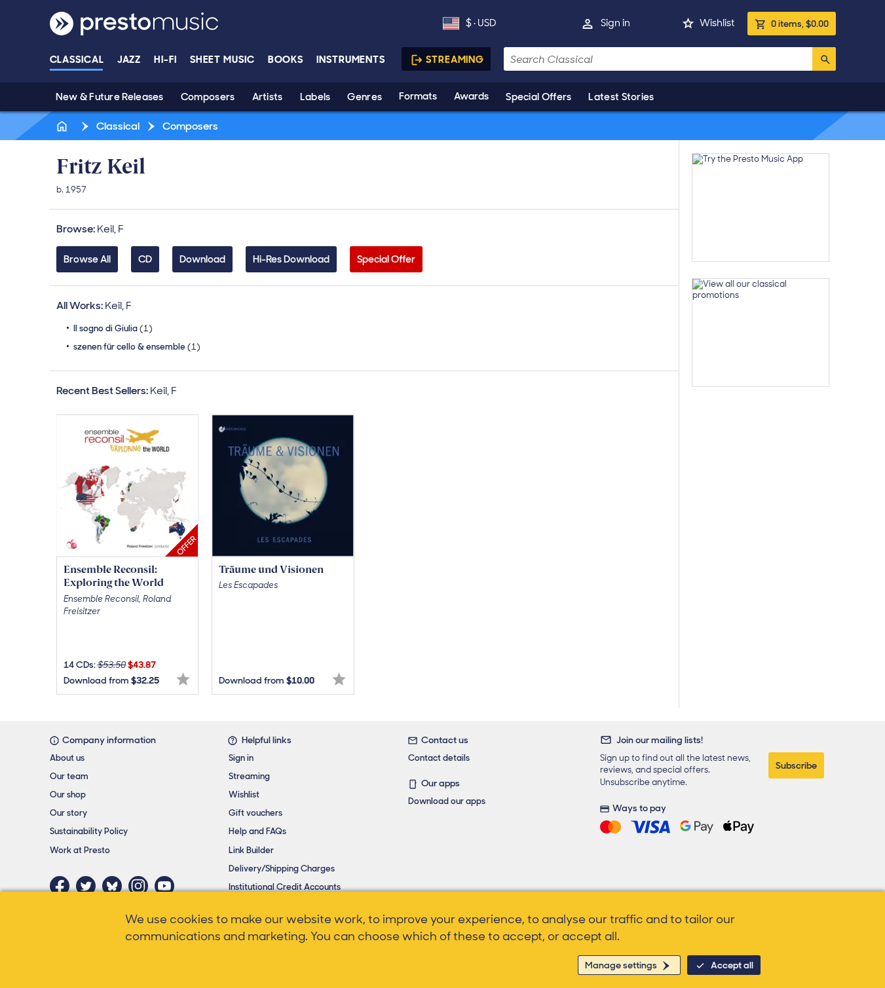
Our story (68, 812)
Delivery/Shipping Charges (282, 868)
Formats (418, 96)
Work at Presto (80, 850)
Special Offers (538, 96)
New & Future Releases (110, 96)
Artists (267, 96)
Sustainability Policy (89, 831)
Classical (77, 59)
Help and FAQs (257, 831)
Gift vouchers (255, 812)
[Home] (63, 126)
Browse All (87, 259)
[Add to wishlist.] (183, 679)
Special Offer (386, 259)
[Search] (824, 59)
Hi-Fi (165, 59)
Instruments (350, 59)
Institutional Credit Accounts (285, 886)
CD (145, 259)
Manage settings (621, 965)
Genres (364, 96)
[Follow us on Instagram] (141, 886)
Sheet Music (222, 59)
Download (202, 259)
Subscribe (796, 765)
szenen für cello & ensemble (136, 346)
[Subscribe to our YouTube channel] (168, 886)
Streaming (455, 59)
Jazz (129, 59)
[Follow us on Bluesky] (115, 886)
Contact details (439, 757)
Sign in (615, 22)
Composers (208, 96)
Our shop (68, 794)
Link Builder (251, 850)
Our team (69, 776)
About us (67, 757)
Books (286, 59)
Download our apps (446, 801)
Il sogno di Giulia (113, 328)
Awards (471, 96)
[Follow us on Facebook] (63, 886)
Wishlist (717, 22)
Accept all (732, 965)
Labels (315, 96)
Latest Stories (621, 96)
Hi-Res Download (291, 259)
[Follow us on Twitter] (89, 886)
